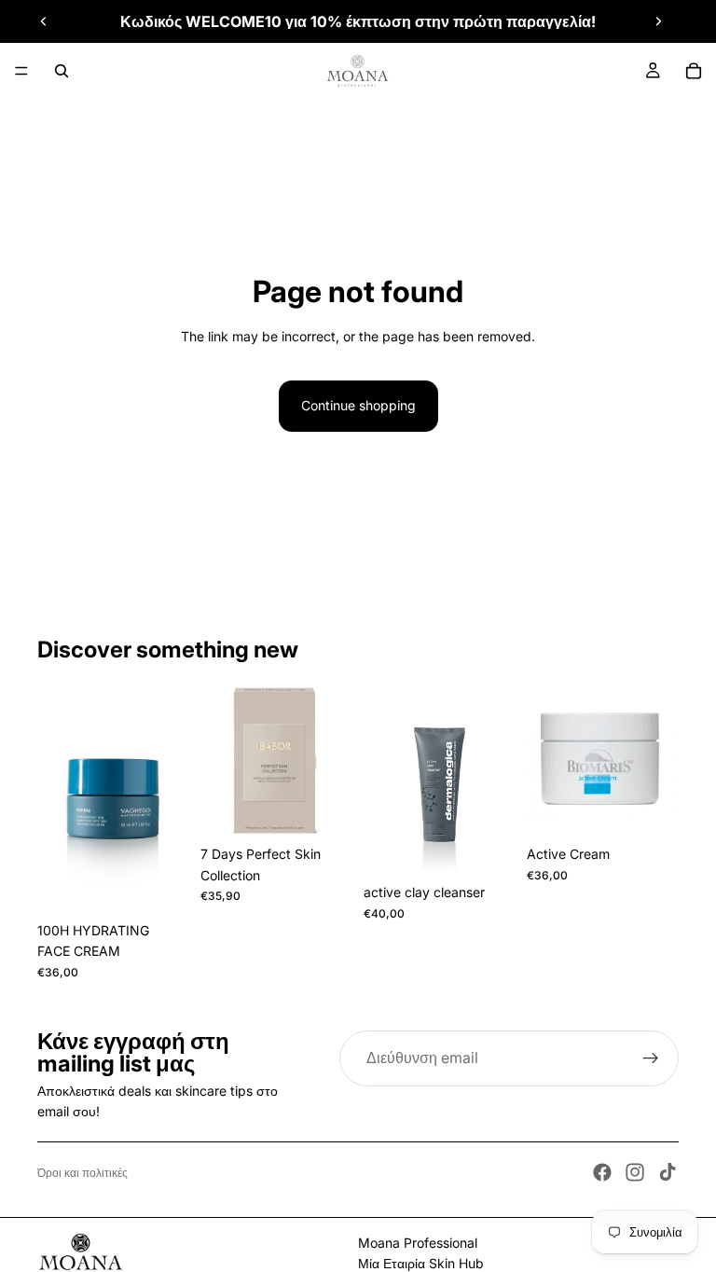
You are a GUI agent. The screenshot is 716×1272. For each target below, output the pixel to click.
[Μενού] (21, 70)
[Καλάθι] (693, 70)
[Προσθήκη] (323, 808)
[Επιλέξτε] (160, 884)
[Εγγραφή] (650, 1058)
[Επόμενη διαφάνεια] (658, 21)
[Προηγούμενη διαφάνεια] (43, 21)
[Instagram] (635, 1172)
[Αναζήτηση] (61, 70)
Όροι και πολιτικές (82, 1173)
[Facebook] (602, 1172)
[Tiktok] (667, 1172)
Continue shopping (358, 405)
